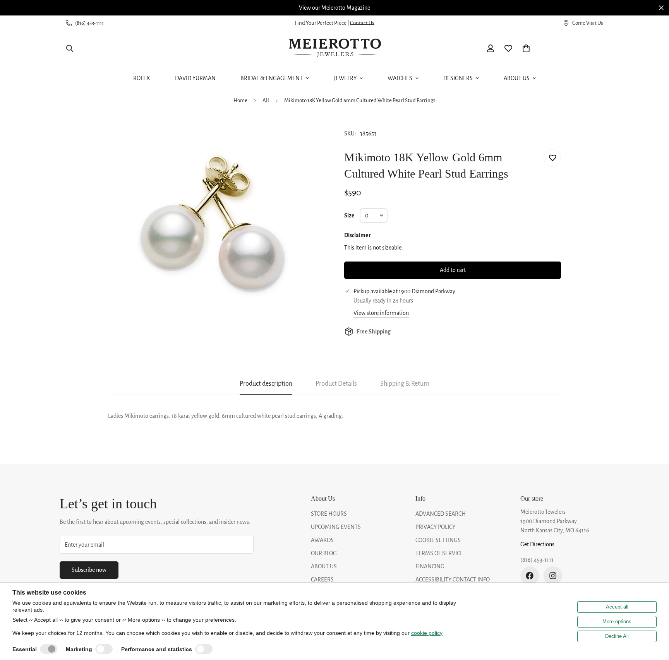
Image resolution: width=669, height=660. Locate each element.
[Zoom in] (308, 133)
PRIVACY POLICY (435, 527)
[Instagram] (553, 575)
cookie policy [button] (427, 633)
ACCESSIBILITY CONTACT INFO (452, 579)
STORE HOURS (329, 514)
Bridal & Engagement (271, 78)
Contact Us (362, 23)
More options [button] (616, 621)
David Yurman (195, 78)
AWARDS (322, 540)
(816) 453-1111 (537, 560)
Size (349, 215)
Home (240, 100)
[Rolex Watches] (576, 48)
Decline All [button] (617, 636)
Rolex (141, 78)
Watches (400, 78)
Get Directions (537, 544)
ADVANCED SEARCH (440, 514)
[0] (526, 48)
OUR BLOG (324, 553)
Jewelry (345, 78)
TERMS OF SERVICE (439, 553)
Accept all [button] (617, 607)
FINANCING (429, 566)
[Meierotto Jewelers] (334, 48)
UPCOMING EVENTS (336, 527)
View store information (381, 313)
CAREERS (322, 579)
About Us (517, 78)
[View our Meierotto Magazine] (334, 7)
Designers (458, 78)
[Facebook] (529, 575)
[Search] (70, 48)
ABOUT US (324, 566)
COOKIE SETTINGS (438, 540)
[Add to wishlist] (552, 158)
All (265, 100)
